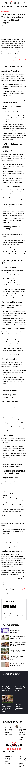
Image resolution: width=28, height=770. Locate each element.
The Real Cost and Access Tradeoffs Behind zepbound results (18, 657)
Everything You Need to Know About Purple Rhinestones (17, 630)
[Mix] (14, 606)
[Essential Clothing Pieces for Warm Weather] (5, 637)
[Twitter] (7, 606)
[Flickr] (10, 749)
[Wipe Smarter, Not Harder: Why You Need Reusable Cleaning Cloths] (16, 756)
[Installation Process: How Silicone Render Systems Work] (3, 756)
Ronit (6, 25)
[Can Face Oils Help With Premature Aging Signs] (5, 664)
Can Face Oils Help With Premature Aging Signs (17, 664)
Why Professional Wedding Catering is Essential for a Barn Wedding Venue (18, 644)
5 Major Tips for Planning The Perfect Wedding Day (17, 651)
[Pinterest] (11, 606)
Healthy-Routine (5, 11)
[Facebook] (4, 606)
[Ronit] (2, 26)
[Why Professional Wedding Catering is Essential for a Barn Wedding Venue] (5, 644)
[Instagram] (13, 749)
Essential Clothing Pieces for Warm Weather (17, 637)
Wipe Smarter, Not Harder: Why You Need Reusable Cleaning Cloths (22, 761)
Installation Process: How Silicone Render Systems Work (9, 761)
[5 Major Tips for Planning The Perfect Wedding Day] (5, 651)
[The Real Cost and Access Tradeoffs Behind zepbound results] (5, 657)
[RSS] (17, 749)
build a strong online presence (9, 613)
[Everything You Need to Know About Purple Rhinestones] (5, 630)
